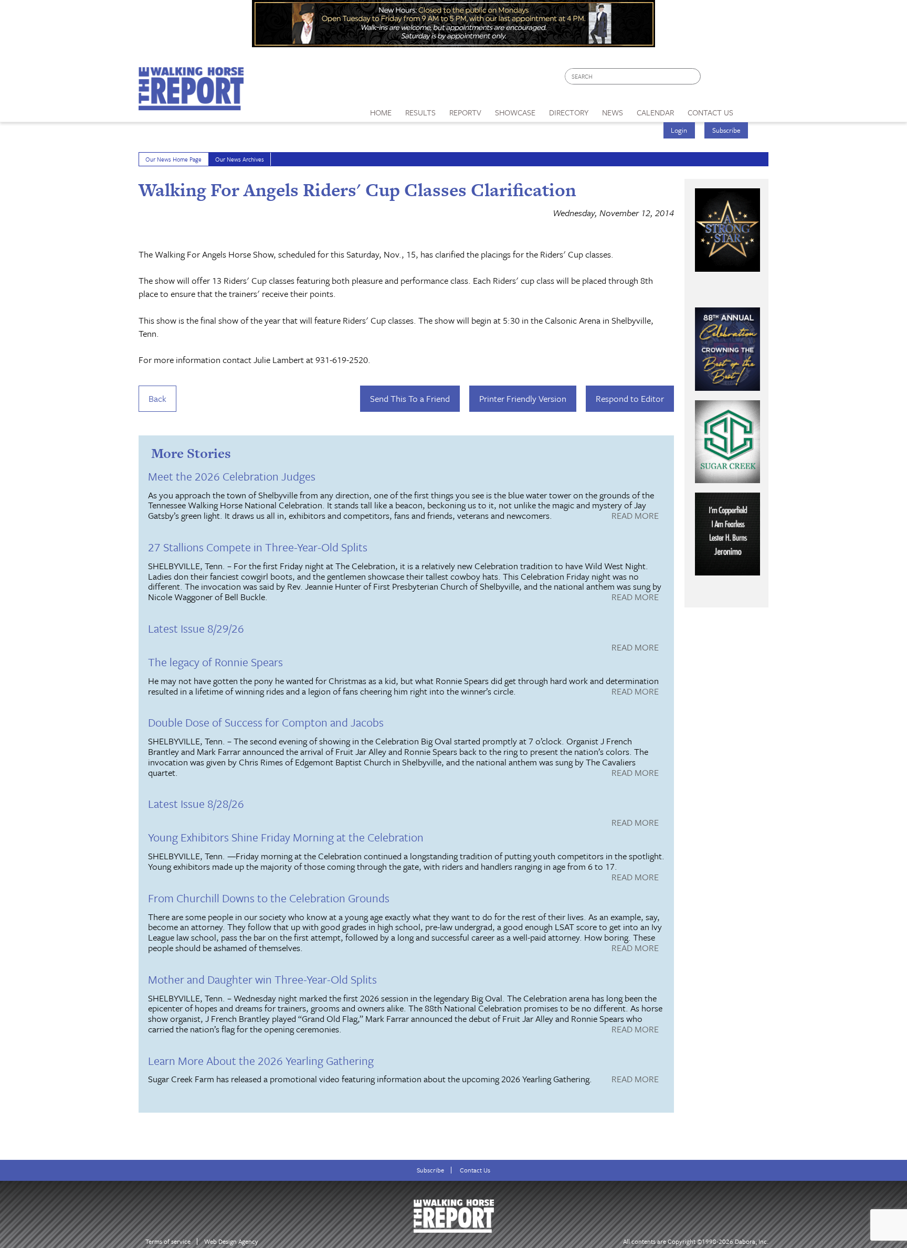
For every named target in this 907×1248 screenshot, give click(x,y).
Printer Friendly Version (522, 398)
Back (157, 398)
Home (381, 112)
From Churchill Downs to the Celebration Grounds (268, 898)
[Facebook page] (714, 79)
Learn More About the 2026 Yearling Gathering (261, 1060)
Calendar (655, 112)
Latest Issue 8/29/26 (196, 628)
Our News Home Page (173, 159)
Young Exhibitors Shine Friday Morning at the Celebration (286, 837)
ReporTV (465, 112)
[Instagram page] (754, 79)
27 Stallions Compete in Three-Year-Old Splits (257, 547)
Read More (635, 516)
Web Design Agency (231, 1241)
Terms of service (168, 1241)
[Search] (693, 76)
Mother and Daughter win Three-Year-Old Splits (262, 979)
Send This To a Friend (410, 398)
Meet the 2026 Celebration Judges (231, 476)
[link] (381, 109)
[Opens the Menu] (755, 108)
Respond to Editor (630, 398)
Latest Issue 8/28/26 (196, 803)
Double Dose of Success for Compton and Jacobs (266, 722)
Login (679, 130)
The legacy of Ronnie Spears (215, 662)
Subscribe (726, 130)
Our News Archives (239, 159)
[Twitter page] (734, 79)
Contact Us (475, 1170)
